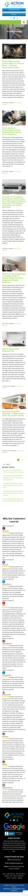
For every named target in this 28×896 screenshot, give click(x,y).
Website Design (6, 888)
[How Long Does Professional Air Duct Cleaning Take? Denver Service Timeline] (14, 118)
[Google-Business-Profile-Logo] (14, 823)
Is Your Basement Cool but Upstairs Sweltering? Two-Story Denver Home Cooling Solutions (13, 477)
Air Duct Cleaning (18, 102)
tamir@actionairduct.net (16, 863)
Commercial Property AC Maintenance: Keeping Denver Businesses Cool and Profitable (13, 493)
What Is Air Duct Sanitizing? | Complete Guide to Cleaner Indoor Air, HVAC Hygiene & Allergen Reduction (14, 278)
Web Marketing (16, 888)
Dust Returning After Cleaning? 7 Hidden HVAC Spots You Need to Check (13, 413)
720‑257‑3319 (16, 859)
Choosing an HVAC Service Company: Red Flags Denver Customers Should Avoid (13, 485)
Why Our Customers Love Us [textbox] (14, 520)
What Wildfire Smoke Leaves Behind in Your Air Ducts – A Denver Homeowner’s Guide (13, 64)
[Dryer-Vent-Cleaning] (14, 813)
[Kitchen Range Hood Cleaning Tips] (14, 338)
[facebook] (11, 18)
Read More (4, 104)
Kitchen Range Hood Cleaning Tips (11, 350)
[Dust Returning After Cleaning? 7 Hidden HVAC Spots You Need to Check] (14, 401)
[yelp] (17, 18)
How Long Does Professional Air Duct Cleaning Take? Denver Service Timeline (12, 131)
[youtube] (14, 18)
